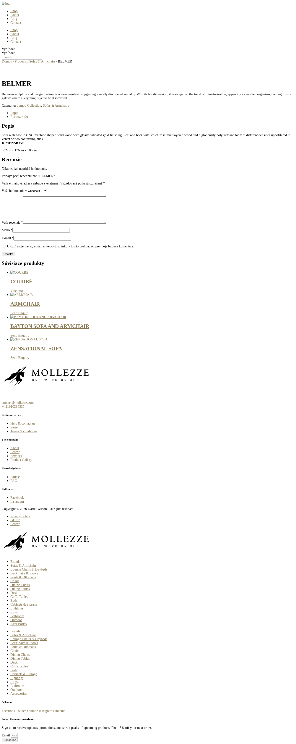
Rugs (14, 612)
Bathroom (17, 616)
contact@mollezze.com (18, 402)
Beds (13, 600)
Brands (15, 561)
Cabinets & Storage (23, 604)
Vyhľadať (8, 49)
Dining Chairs (20, 585)
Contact (15, 22)
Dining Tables (20, 589)
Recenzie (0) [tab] (19, 117)
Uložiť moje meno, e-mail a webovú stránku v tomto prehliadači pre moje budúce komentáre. (70, 246)
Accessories (18, 624)
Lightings (16, 608)
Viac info (16, 291)
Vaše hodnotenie (14, 190)
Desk (14, 593)
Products (21, 61)
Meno (7, 230)
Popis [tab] (14, 113)
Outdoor (16, 620)
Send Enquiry (19, 313)
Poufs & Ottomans (23, 577)
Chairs (14, 581)
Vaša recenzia (12, 222)
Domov (7, 61)
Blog (13, 19)
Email (6, 735)
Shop (14, 11)
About (14, 15)
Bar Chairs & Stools (24, 573)
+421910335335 (13, 406)
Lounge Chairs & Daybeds (28, 569)
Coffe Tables (19, 596)
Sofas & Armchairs (42, 61)
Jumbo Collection (29, 105)
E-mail (7, 238)
